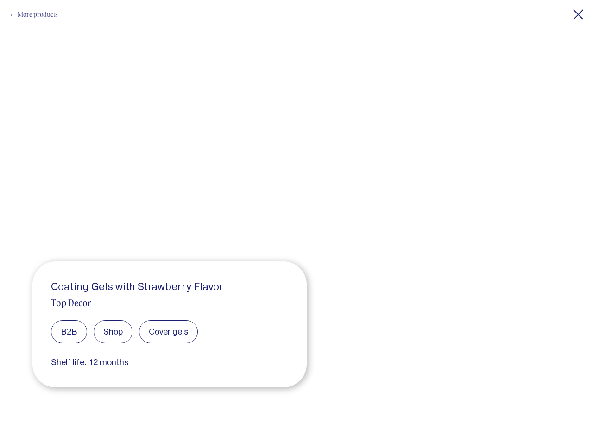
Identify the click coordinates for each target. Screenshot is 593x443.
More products (38, 14)
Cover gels (168, 331)
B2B (69, 331)
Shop (113, 331)
